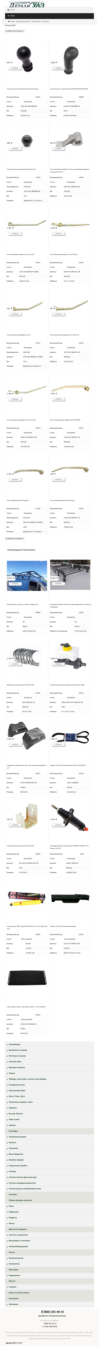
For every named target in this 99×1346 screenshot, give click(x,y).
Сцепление (13, 1148)
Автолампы (13, 1299)
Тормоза (12, 1143)
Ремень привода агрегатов (20, 1200)
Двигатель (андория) (18, 1229)
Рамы (11, 1206)
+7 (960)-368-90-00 (49, 1327)
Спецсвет (12, 1287)
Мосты (11, 1224)
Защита (12, 1073)
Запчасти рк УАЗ (36, 21)
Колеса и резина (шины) (19, 1293)
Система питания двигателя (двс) (23, 1177)
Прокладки (13, 1270)
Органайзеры (14, 1044)
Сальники (13, 1195)
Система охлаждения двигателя (22, 1183)
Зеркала (12, 1125)
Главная (12, 21)
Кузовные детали (16, 1258)
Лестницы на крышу (17, 1056)
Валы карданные (16, 1154)
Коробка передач (16, 1160)
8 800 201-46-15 (50, 1324)
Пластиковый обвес (17, 1091)
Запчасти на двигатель (18, 1235)
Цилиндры (13, 1131)
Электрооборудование (18, 1247)
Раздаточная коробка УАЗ (23, 21)
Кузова (12, 1252)
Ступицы (12, 1172)
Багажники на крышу (18, 1050)
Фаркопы (13, 1108)
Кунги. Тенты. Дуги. (17, 1096)
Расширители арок (17, 1085)
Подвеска (13, 1218)
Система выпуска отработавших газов (25, 1189)
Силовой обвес (15, 1062)
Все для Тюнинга (16, 1114)
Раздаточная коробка (18, 1166)
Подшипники (14, 1276)
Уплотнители (14, 1264)
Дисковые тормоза (17, 1068)
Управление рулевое (17, 1137)
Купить (15, 68)
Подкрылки (14, 1212)
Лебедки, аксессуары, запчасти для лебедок (27, 1079)
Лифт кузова (14, 1120)
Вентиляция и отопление (19, 1241)
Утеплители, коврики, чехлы (21, 1102)
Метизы (12, 1281)
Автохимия (13, 1304)
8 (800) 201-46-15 (52, 1312)
